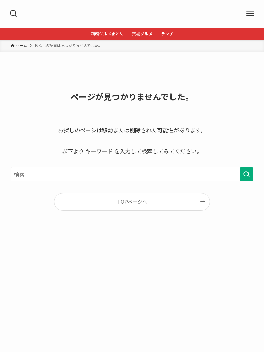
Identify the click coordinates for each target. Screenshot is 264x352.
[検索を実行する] (246, 174)
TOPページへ (132, 201)
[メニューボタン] (250, 14)
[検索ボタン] (14, 14)
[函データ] (132, 14)
